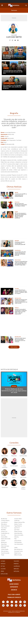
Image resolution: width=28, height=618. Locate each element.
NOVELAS (3, 563)
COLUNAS (3, 568)
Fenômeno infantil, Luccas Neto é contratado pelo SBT (20, 243)
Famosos (14, 10)
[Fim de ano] (7, 205)
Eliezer (14, 477)
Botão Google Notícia (7, 606)
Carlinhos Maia (23, 456)
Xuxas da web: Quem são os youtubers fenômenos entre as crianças (20, 339)
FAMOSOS (16, 563)
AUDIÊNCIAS (17, 566)
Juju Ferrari (17, 527)
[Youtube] (15, 40)
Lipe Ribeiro (14, 487)
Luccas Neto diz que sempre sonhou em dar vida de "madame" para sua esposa (21, 291)
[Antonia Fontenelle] (23, 461)
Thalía (2, 555)
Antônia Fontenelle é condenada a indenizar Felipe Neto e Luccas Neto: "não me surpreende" (21, 312)
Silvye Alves (4, 544)
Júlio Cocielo (23, 477)
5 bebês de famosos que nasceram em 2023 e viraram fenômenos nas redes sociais (21, 301)
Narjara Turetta (18, 524)
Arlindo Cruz (4, 531)
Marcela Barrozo (18, 549)
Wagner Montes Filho (19, 522)
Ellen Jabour (4, 524)
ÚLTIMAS (3, 561)
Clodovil (3, 540)
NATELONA (16, 571)
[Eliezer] (14, 472)
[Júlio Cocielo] (23, 472)
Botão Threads (24, 606)
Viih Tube (4, 477)
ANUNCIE (14, 590)
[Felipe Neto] (14, 451)
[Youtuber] (7, 291)
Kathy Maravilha (18, 533)
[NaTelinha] (13, 5)
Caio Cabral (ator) (18, 544)
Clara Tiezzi (4, 527)
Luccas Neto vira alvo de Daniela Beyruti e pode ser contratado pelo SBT (20, 253)
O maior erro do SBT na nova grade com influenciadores (21, 195)
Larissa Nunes (17, 540)
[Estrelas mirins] (7, 301)
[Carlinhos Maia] (23, 451)
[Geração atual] (7, 339)
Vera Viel (3, 535)
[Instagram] (12, 40)
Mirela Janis (4, 542)
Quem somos (14, 584)
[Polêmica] (7, 310)
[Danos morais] (7, 262)
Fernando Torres (18, 551)
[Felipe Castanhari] (4, 461)
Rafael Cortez (17, 553)
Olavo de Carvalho (18, 535)
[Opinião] (7, 195)
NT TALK (3, 566)
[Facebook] (10, 40)
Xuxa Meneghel (14, 466)
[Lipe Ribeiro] (14, 482)
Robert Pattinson (5, 526)
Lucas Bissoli (4, 522)
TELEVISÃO (16, 561)
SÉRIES (2, 571)
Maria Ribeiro (4, 456)
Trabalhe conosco (14, 597)
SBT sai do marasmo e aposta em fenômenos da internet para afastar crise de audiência (20, 216)
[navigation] (2, 5)
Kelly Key (16, 537)
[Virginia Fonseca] (23, 482)
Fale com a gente (14, 594)
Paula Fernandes (5, 553)
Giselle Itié (16, 520)
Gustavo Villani (18, 518)
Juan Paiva (16, 529)
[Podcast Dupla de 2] (16, 605)
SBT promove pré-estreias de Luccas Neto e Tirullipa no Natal (21, 205)
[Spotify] (18, 40)
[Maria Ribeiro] (4, 451)
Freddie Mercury (5, 533)
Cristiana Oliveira (5, 520)
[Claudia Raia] (4, 482)
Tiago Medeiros (18, 526)
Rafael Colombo (18, 531)
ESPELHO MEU (4, 574)
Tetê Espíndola (18, 542)
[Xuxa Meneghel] (14, 461)
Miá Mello (3, 529)
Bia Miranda (4, 518)
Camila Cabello (4, 549)
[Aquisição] (7, 243)
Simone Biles (4, 537)
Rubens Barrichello (5, 538)
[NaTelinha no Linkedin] (12, 605)
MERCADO (16, 568)
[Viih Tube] (4, 472)
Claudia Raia (5, 487)
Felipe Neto (14, 456)
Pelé (15, 538)
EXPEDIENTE (14, 587)
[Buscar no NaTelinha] (26, 5)
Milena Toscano (18, 555)
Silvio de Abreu (4, 551)
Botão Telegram (3, 606)
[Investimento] (7, 253)
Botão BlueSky (20, 606)
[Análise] (7, 214)
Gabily (15, 547)
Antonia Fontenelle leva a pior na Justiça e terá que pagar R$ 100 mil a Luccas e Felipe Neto (21, 263)
